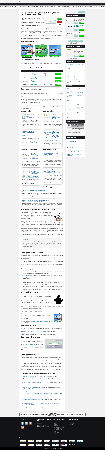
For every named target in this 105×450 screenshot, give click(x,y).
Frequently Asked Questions (59, 427)
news (48, 99)
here (49, 38)
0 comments (58, 121)
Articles (36, 117)
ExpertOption (29, 331)
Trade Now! (58, 74)
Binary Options (41, 423)
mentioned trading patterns (40, 99)
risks (35, 38)
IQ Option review (35, 331)
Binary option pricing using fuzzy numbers (31, 387)
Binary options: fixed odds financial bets (31, 391)
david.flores (29, 117)
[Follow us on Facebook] (22, 424)
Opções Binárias (41, 424)
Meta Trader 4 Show (80, 95)
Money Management (80, 101)
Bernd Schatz (39, 407)
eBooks (68, 113)
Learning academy (50, 140)
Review (51, 74)
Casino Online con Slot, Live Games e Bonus (29, 115)
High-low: (26, 271)
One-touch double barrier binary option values (32, 382)
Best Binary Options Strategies (59, 430)
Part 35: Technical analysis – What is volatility (56, 116)
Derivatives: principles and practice (30, 397)
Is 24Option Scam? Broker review (77, 151)
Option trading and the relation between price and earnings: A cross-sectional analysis (40, 403)
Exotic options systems (27, 407)
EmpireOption (56, 432)
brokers (28, 300)
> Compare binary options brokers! (75, 40)
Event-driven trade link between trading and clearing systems (35, 378)
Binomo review (43, 331)
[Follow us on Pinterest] (22, 428)
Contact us (56, 425)
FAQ (34, 315)
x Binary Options (59, 448)
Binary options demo (29, 352)
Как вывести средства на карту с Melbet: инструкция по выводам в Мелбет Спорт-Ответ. (75, 76)
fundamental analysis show (45, 321)
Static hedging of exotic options (29, 384)
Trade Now (81, 22)
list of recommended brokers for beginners (41, 316)
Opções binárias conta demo (43, 426)
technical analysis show (35, 321)
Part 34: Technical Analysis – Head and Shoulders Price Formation (30, 172)
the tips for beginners (27, 315)
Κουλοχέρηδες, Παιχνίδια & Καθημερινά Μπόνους (29, 132)
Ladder (25, 284)
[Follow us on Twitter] (26, 424)
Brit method (72, 424)
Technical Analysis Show (51, 121)
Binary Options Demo (42, 425)
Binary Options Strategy (58, 429)
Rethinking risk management (28, 376)
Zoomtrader (72, 423)
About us (55, 424)
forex (27, 365)
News (78, 104)
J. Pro (28, 158)
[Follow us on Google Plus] (30, 424)
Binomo (59, 434)
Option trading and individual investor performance (33, 399)
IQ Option (30, 344)
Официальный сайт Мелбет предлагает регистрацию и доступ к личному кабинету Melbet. (75, 81)
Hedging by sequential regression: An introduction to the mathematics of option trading (40, 393)
